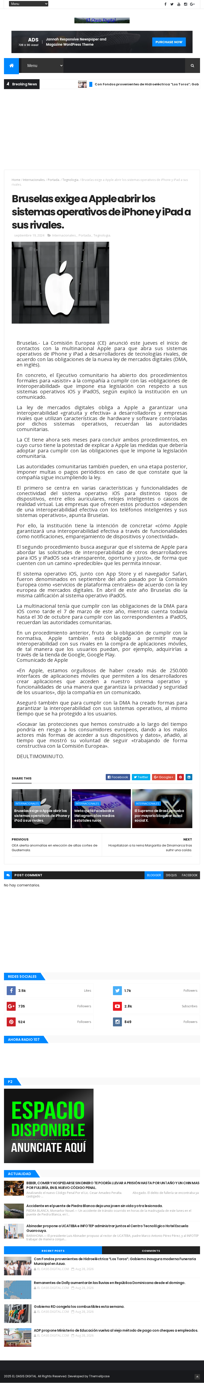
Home (16, 180)
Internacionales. (34, 180)
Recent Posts (53, 1251)
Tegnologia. (70, 180)
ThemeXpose (99, 1376)
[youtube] (179, 4)
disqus (171, 875)
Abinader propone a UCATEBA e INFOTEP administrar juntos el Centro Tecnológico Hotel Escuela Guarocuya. (107, 1228)
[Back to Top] (197, 1377)
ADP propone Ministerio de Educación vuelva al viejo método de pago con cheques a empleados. (116, 1330)
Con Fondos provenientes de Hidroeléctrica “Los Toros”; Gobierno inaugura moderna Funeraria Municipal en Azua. (115, 1261)
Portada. (54, 180)
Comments (151, 1251)
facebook (190, 875)
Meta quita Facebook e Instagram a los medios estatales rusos (94, 815)
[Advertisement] (102, 129)
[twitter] (172, 4)
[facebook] (165, 4)
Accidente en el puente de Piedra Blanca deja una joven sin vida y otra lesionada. (94, 1205)
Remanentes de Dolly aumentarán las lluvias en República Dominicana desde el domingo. (109, 1282)
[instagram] (185, 4)
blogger (154, 875)
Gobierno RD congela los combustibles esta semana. (79, 1306)
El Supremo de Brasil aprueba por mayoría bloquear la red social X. (159, 815)
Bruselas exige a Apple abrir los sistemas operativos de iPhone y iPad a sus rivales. (41, 815)
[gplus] (192, 4)
